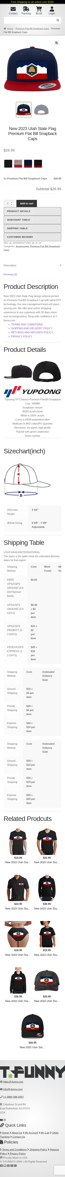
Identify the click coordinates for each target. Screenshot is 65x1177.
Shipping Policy (38, 1149)
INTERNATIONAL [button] (30, 552)
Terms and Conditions (14, 1149)
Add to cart (26, 203)
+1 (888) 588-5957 (13, 1097)
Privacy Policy (17, 1153)
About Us (16, 1132)
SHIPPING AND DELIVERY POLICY (32, 328)
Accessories (22, 246)
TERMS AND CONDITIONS (27, 324)
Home (10, 28)
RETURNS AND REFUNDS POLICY (32, 332)
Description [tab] (10, 265)
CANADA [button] (14, 552)
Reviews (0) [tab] (10, 274)
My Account (31, 1132)
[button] (56, 42)
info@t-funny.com (13, 1089)
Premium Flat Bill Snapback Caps (32, 28)
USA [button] (6, 552)
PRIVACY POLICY (21, 336)
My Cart (44, 1132)
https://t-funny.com (13, 1082)
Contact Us (18, 1137)
